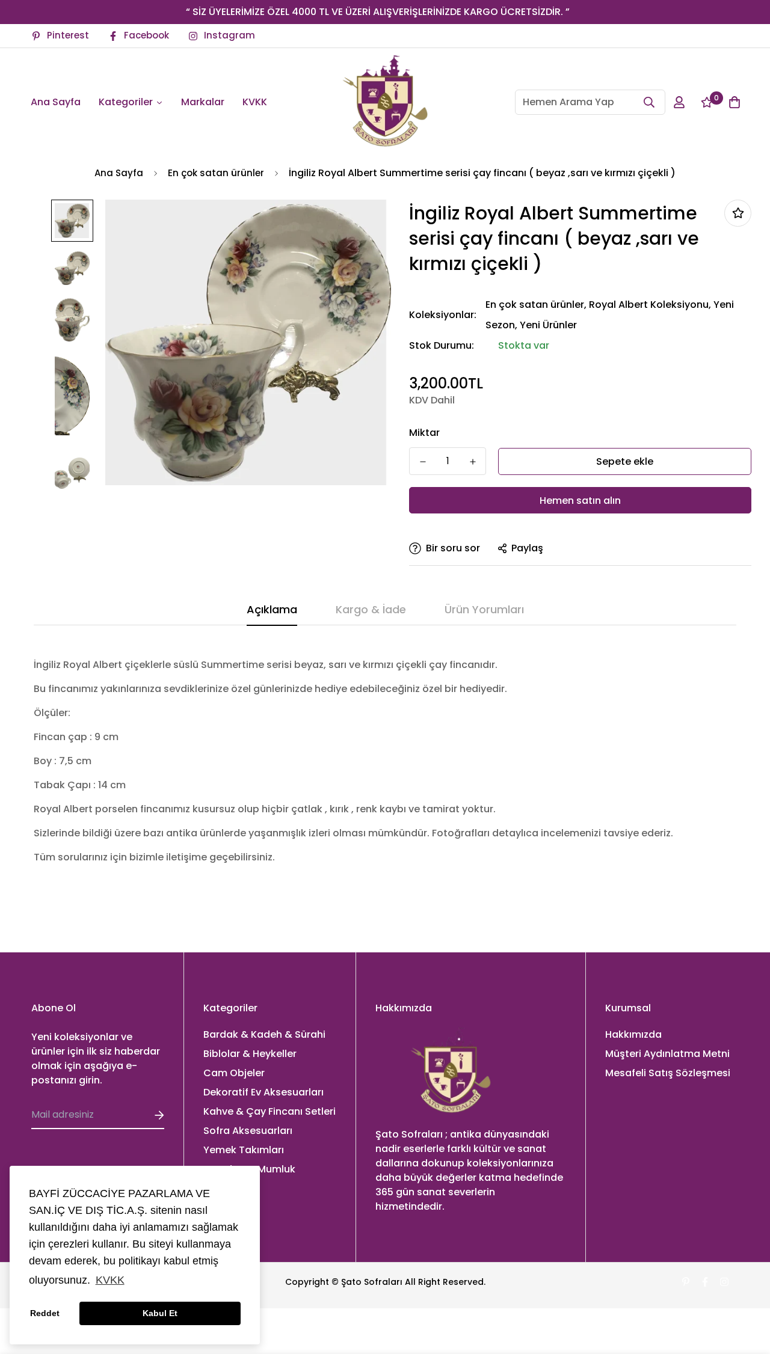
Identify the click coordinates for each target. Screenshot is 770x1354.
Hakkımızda (633, 1034)
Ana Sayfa (118, 173)
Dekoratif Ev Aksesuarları (263, 1092)
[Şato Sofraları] (385, 102)
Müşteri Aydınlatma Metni (667, 1054)
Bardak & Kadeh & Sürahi (264, 1034)
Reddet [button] (45, 1313)
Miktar (424, 433)
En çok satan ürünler (216, 173)
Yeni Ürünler (548, 325)
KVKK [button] (110, 1280)
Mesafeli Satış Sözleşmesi (667, 1073)
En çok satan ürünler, (536, 304)
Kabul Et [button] (160, 1313)
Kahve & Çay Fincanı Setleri (269, 1111)
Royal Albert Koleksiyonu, (650, 304)
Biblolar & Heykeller (250, 1054)
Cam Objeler (234, 1073)
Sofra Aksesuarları (247, 1131)
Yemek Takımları (243, 1150)
